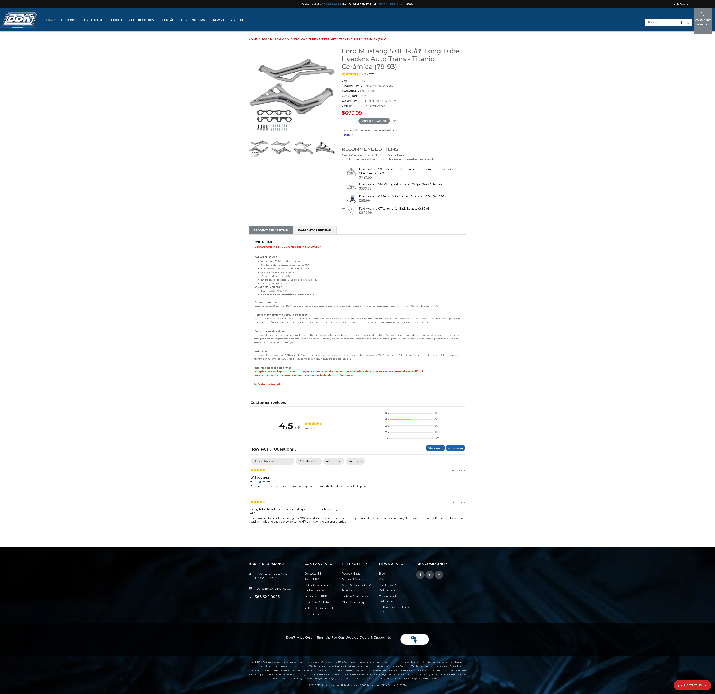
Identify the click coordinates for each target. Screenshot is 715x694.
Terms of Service (315, 614)
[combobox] (665, 22)
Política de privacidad (318, 608)
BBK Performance (373, 106)
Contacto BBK (313, 573)
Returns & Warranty (354, 579)
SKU (344, 80)
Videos (383, 579)
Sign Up (415, 639)
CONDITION (349, 95)
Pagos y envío (351, 573)
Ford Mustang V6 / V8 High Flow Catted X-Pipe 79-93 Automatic (401, 184)
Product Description (271, 230)
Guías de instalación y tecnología (356, 588)
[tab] (285, 449)
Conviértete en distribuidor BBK (390, 599)
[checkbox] (355, 461)
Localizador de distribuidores (388, 588)
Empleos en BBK (315, 596)
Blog (382, 573)
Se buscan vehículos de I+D (394, 609)
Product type (352, 85)
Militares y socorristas (356, 596)
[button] (681, 22)
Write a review (455, 447)
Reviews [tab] (261, 449)
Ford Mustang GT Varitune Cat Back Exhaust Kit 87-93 (394, 208)
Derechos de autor (317, 602)
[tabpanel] (357, 494)
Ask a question (435, 447)
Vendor (347, 105)
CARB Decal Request (356, 602)
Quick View (351, 174)
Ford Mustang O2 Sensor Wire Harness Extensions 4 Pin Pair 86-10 (402, 196)
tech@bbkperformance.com (274, 588)
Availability (350, 90)
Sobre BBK (311, 579)
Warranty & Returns (315, 230)
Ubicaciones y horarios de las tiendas (319, 588)
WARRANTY (349, 100)
